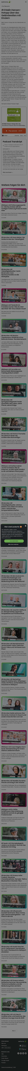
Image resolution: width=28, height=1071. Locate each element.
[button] (14, 544)
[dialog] (14, 535)
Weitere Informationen (6, 537)
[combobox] (25, 526)
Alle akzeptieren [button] (14, 541)
